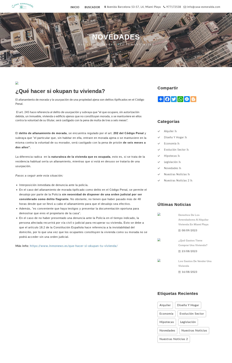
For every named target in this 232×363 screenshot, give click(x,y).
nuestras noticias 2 (176, 180)
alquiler (169, 131)
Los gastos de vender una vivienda (195, 263)
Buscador (92, 7)
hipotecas (170, 156)
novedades (171, 168)
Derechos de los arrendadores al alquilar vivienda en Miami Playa (193, 219)
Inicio (75, 7)
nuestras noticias (175, 174)
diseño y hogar (174, 137)
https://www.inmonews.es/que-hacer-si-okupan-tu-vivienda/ (74, 245)
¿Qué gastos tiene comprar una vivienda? (193, 243)
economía (170, 143)
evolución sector (175, 150)
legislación (171, 162)
